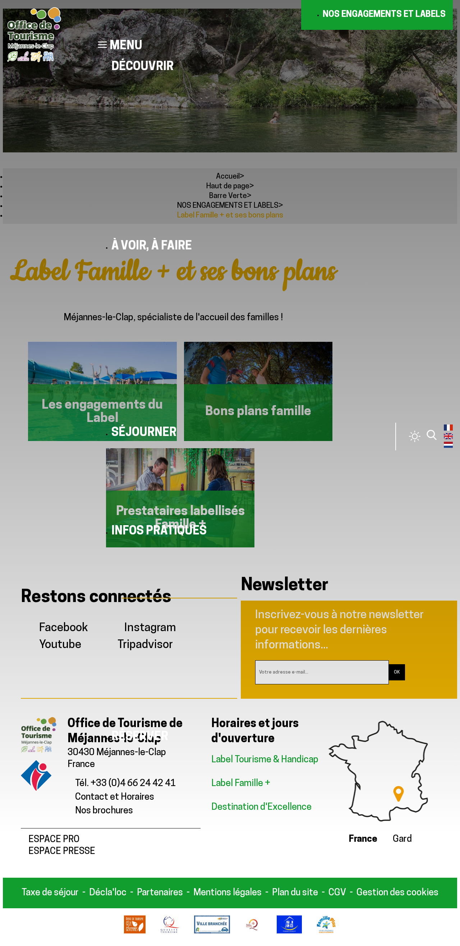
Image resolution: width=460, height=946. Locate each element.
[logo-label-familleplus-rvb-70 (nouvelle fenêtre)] (326, 932)
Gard (402, 839)
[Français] (448, 429)
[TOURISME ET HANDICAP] (289, 932)
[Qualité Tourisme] (170, 932)
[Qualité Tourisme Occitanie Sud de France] (253, 932)
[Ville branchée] (212, 932)
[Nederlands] (448, 446)
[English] (448, 438)
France (363, 839)
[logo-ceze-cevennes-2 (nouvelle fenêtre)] (134, 932)
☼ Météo (415, 436)
